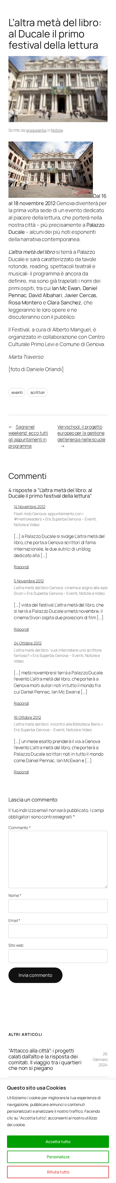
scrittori (37, 392)
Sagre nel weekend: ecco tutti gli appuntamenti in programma (28, 436)
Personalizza (58, 1156)
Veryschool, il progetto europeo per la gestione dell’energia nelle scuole (81, 433)
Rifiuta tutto (58, 1172)
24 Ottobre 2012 (28, 643)
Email (14, 920)
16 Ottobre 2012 (27, 717)
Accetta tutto (58, 1141)
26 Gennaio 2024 (100, 1059)
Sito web (15, 945)
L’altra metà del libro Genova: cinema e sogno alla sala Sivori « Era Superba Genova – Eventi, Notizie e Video (61, 590)
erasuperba (36, 130)
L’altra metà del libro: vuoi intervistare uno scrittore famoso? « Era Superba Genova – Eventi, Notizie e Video (58, 655)
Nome (14, 895)
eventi (17, 392)
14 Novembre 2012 (29, 506)
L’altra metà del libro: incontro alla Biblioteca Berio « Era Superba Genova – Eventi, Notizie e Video (58, 726)
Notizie (57, 130)
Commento (19, 827)
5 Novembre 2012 (29, 580)
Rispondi (21, 566)
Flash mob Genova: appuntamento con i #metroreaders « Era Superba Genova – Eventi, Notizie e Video (55, 519)
